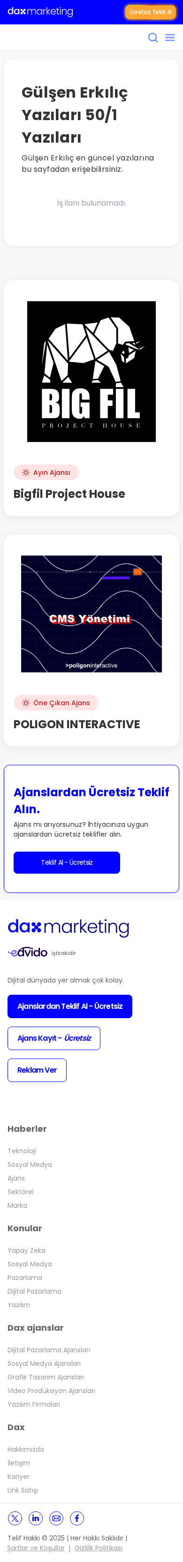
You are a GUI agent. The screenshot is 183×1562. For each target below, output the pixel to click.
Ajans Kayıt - (54, 1038)
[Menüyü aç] (169, 37)
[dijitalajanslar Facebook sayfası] (76, 1518)
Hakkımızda (26, 1449)
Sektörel (21, 1191)
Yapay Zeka (27, 1250)
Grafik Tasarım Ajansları (46, 1377)
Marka (17, 1205)
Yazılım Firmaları (34, 1404)
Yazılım (19, 1305)
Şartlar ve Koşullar (36, 1548)
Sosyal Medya (30, 1164)
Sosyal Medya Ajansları (44, 1363)
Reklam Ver (37, 1070)
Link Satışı (23, 1490)
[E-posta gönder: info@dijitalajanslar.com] (56, 1518)
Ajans (16, 1178)
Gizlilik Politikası (98, 1548)
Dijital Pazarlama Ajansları (49, 1350)
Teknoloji (22, 1151)
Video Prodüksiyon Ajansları (51, 1390)
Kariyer (19, 1476)
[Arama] (153, 37)
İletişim (19, 1463)
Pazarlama (25, 1277)
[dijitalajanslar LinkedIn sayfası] (35, 1518)
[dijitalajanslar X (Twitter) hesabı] (15, 1518)
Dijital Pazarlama (34, 1291)
